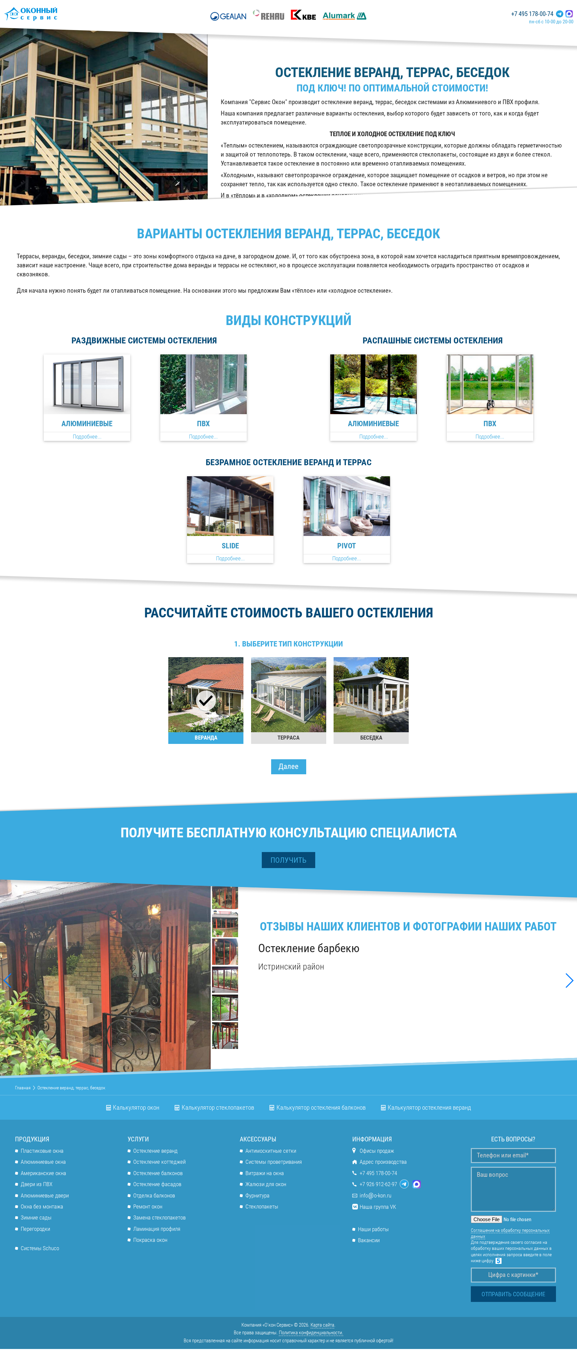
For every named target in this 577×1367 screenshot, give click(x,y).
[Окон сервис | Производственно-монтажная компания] (50, 13)
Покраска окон (150, 1240)
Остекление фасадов (157, 1184)
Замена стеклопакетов (159, 1217)
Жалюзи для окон (265, 1184)
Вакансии (369, 1240)
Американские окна (43, 1173)
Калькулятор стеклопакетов (218, 1107)
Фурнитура (257, 1195)
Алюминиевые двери (45, 1195)
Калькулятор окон (136, 1107)
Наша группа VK (378, 1206)
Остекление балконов (158, 1173)
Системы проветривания (273, 1161)
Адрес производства (383, 1161)
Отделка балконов (154, 1195)
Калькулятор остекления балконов (321, 1107)
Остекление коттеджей (159, 1161)
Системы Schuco (40, 1248)
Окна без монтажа (42, 1206)
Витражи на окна (264, 1173)
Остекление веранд (155, 1150)
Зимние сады (36, 1217)
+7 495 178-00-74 (532, 14)
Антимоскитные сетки (270, 1150)
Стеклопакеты (261, 1206)
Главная (23, 1087)
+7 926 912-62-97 (378, 1184)
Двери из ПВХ (36, 1184)
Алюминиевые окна (43, 1161)
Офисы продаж (377, 1150)
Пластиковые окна (42, 1150)
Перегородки (35, 1228)
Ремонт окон (147, 1206)
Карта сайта (322, 1325)
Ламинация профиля (156, 1228)
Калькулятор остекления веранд (429, 1107)
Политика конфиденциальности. (311, 1333)
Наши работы (373, 1229)
